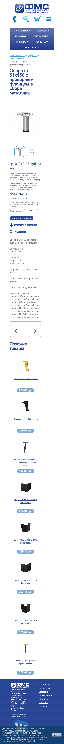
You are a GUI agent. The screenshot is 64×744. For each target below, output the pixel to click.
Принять (56, 735)
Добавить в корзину (21, 218)
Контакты (30, 47)
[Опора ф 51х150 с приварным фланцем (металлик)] (25, 121)
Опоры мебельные (18, 59)
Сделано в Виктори (18, 714)
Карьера (41, 42)
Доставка (20, 36)
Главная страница (17, 56)
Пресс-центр (40, 36)
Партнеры (20, 42)
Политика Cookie (27, 741)
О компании (21, 30)
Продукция (41, 30)
